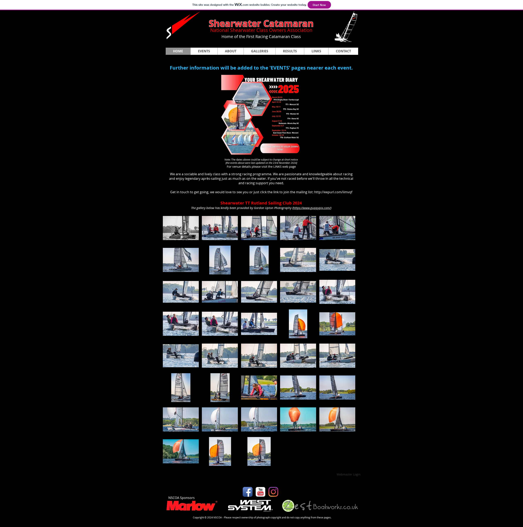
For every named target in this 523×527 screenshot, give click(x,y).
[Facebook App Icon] (248, 492)
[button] (259, 51)
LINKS (277, 166)
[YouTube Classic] (260, 492)
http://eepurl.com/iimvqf (333, 192)
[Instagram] (273, 492)
